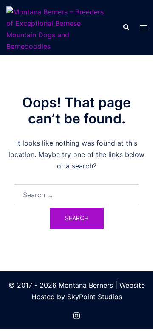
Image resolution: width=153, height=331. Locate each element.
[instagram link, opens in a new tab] (76, 314)
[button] (125, 27)
